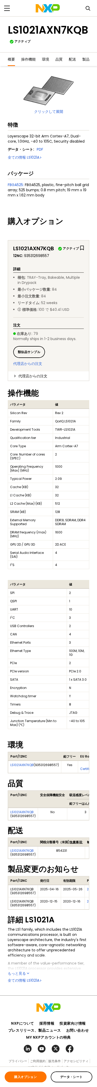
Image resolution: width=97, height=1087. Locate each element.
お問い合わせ (77, 1030)
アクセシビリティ (76, 1061)
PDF (40, 149)
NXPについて (22, 1023)
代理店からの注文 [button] (32, 376)
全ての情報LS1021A (23, 157)
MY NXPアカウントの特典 (48, 1037)
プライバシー (18, 1061)
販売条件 (54, 1061)
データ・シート (71, 1077)
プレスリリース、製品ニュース (34, 1030)
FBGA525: (16, 184)
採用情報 (46, 1023)
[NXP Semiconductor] (48, 8)
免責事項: (76, 842)
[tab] (48, 376)
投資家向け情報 (72, 1023)
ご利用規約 (38, 1061)
